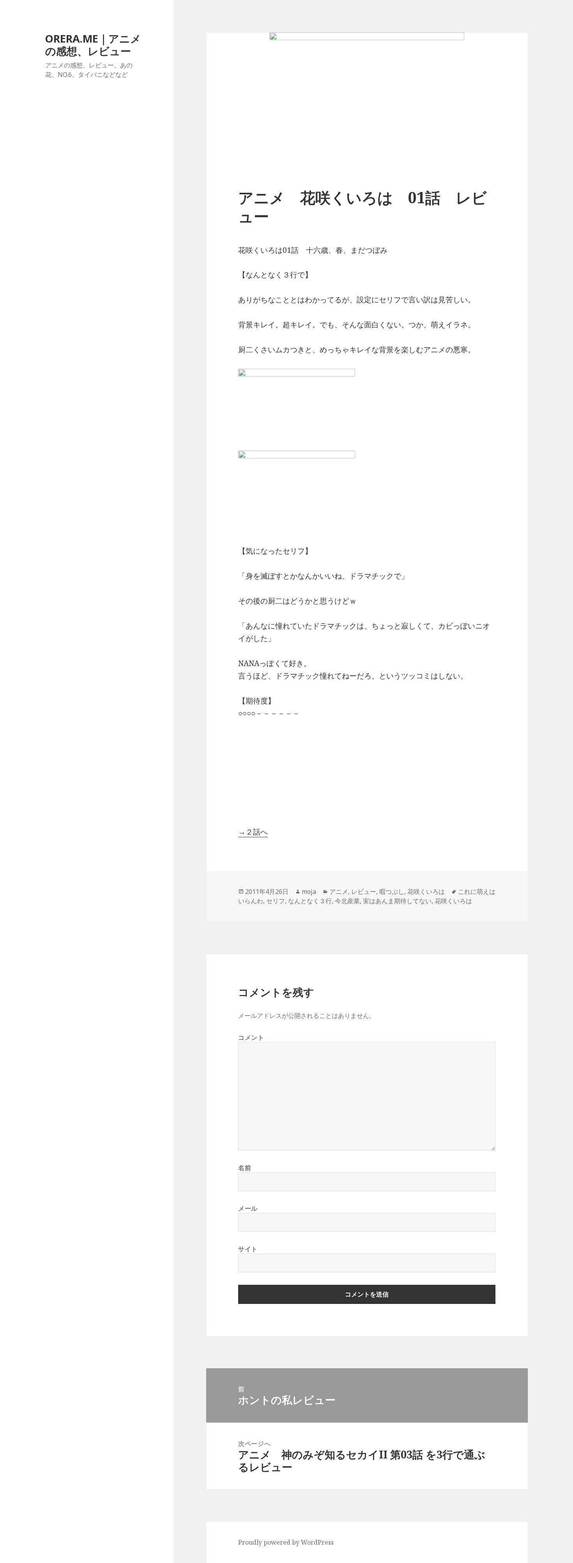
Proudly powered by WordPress (286, 1542)
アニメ (338, 891)
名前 (244, 1167)
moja (309, 891)
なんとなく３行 (310, 901)
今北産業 (347, 901)
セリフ (275, 901)
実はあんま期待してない (397, 901)
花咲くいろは (426, 891)
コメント (251, 1037)
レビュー (363, 891)
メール (248, 1208)
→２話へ (253, 832)
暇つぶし (391, 891)
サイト (248, 1249)
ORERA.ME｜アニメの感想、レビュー (93, 44)
